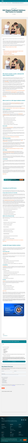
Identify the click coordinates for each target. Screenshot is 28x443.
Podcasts (11, 426)
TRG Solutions (3, 426)
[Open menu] (26, 1)
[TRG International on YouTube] (25, 420)
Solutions (3, 424)
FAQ (10, 428)
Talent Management (5, 335)
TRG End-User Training (12, 430)
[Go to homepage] (3, 1)
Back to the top (4, 96)
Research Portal (12, 429)
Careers (20, 432)
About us (3, 432)
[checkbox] (14, 350)
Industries (3, 428)
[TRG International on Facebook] (24, 420)
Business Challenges (4, 427)
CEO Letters (20, 427)
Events (11, 432)
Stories (20, 424)
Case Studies (20, 426)
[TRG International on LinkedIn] (22, 420)
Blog (10, 427)
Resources (11, 424)
